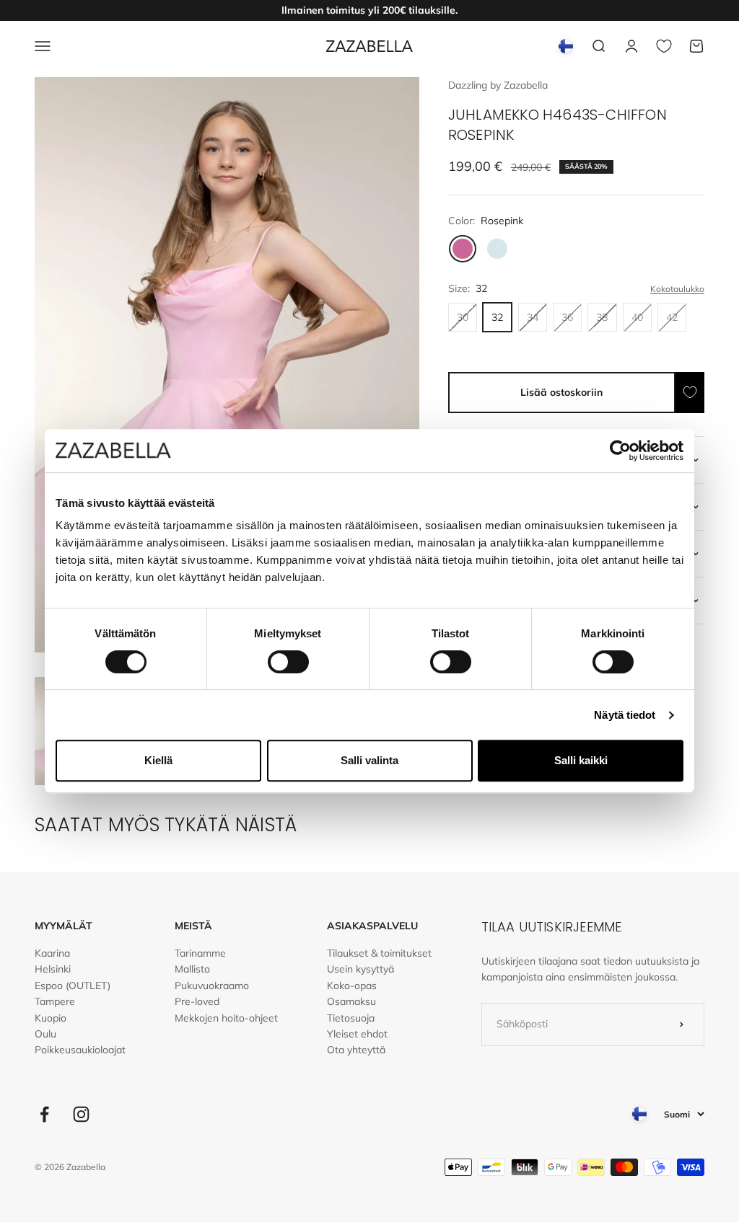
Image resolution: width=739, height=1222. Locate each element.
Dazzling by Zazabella (498, 85)
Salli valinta (369, 760)
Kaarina (52, 953)
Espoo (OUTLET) (72, 985)
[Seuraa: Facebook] (44, 1114)
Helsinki (53, 968)
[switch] (288, 661)
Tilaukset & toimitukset (379, 953)
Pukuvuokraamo (212, 985)
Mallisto (192, 968)
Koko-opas (352, 985)
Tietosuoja (351, 1017)
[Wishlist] (664, 46)
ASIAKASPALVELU (372, 925)
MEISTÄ (193, 925)
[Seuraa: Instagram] (81, 1114)
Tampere (55, 1001)
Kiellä (158, 760)
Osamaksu (351, 1001)
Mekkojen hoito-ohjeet (226, 1017)
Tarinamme (200, 953)
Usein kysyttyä (360, 968)
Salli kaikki (581, 760)
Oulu (45, 1033)
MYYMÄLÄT (63, 925)
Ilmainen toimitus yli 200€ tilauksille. (369, 10)
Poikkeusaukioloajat (80, 1049)
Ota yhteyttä (356, 1049)
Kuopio (50, 1017)
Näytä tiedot (624, 715)
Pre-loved (197, 1001)
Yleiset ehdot (357, 1033)
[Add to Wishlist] (689, 392)
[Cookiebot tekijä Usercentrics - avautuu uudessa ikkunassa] (620, 450)
